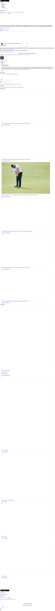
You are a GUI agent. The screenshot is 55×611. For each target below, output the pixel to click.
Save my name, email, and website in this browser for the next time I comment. (11, 84)
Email (8, 30)
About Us (3, 4)
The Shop (3, 3)
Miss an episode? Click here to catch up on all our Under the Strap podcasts (17, 50)
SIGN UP (9, 13)
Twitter (3, 30)
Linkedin (6, 30)
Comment (1, 79)
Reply (2, 70)
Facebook (1, 30)
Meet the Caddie (4, 7)
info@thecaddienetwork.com (3, 594)
